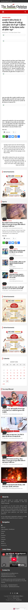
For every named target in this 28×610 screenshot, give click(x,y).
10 (7, 373)
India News (12, 479)
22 (24, 375)
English (17, 608)
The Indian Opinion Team (15, 32)
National (3, 527)
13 (17, 373)
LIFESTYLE (17, 405)
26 (14, 378)
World (2, 533)
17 (7, 375)
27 (17, 378)
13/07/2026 (12, 279)
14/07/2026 (12, 266)
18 (10, 375)
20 (17, 375)
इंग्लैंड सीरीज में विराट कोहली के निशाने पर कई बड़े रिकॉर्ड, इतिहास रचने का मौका (16, 276)
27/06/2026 (5, 290)
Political (3, 531)
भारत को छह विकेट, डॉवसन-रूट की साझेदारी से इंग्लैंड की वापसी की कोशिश (17, 263)
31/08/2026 (5, 228)
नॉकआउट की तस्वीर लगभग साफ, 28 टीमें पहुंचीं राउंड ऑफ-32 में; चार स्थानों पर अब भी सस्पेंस (13, 287)
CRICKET (11, 249)
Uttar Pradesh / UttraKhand (10, 481)
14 (20, 373)
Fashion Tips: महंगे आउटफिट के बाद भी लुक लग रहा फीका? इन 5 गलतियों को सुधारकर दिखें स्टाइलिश (13, 410)
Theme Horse (16, 598)
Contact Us (4, 545)
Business (3, 535)
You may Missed (7, 389)
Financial (3, 539)
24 (7, 378)
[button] (4, 219)
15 (24, 373)
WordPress (19, 600)
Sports (4, 202)
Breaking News (6, 17)
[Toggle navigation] (3, 12)
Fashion (3, 537)
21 (20, 375)
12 (14, 373)
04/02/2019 (5, 32)
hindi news (5, 220)
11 (10, 373)
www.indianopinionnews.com (16, 228)
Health (2, 541)
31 (7, 381)
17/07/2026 (12, 254)
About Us (3, 543)
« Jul (3, 384)
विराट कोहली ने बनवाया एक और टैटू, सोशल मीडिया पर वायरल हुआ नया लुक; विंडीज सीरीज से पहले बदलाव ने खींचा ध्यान (13, 224)
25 (10, 378)
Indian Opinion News (18, 596)
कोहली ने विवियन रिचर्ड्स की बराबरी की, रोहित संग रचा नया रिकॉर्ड (17, 251)
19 (14, 375)
